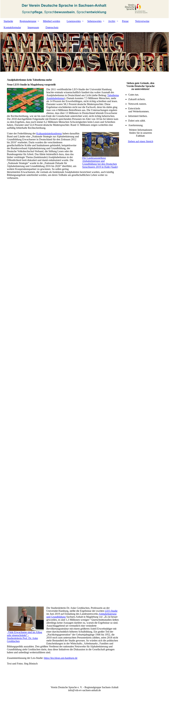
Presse (125, 21)
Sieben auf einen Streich (140, 141)
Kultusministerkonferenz (49, 133)
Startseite (8, 21)
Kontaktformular (12, 27)
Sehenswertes (94, 21)
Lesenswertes (74, 21)
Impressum (33, 27)
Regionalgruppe (28, 21)
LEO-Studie (111, 610)
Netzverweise (142, 21)
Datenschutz (52, 27)
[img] (84, 9)
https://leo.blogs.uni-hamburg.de (60, 658)
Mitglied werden (51, 21)
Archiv (111, 21)
